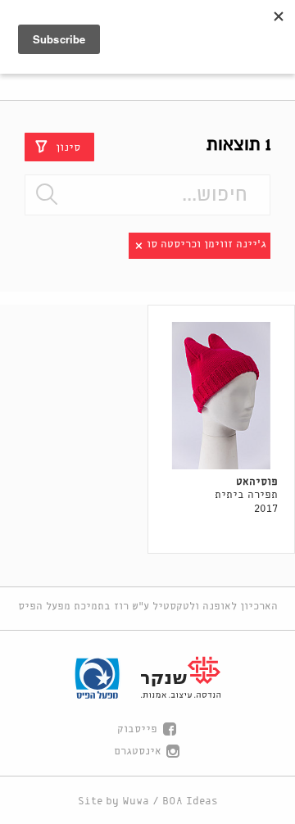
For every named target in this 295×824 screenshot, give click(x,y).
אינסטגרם (137, 751)
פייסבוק (137, 729)
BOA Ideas (190, 801)
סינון (68, 147)
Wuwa (135, 801)
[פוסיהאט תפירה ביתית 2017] (222, 395)
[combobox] (147, 194)
